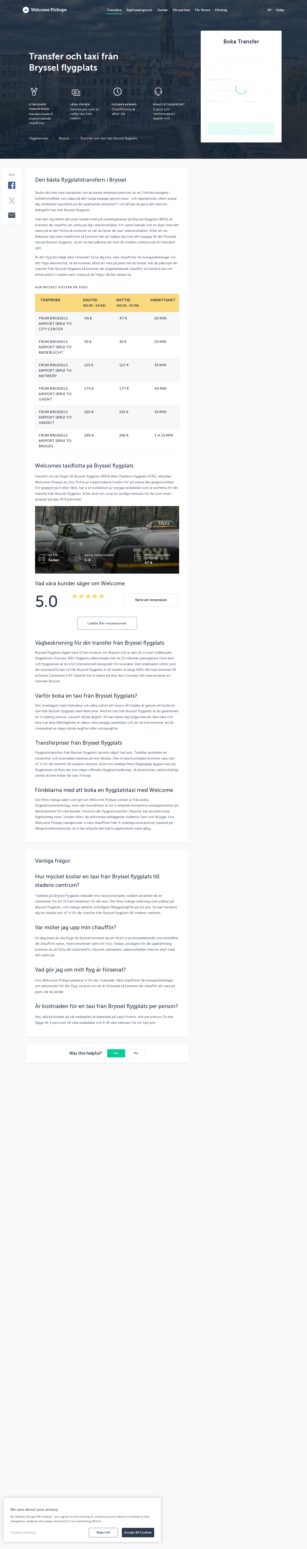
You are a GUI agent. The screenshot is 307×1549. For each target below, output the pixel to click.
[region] (82, 1520)
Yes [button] (116, 1053)
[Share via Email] (11, 216)
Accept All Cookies (138, 1532)
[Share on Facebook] (11, 186)
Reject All (103, 1532)
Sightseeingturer (139, 10)
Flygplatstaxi (38, 138)
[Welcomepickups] (44, 10)
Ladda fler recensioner (107, 623)
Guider (162, 10)
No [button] (136, 1053)
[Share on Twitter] (11, 201)
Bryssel (64, 138)
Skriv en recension (151, 600)
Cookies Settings (23, 1532)
